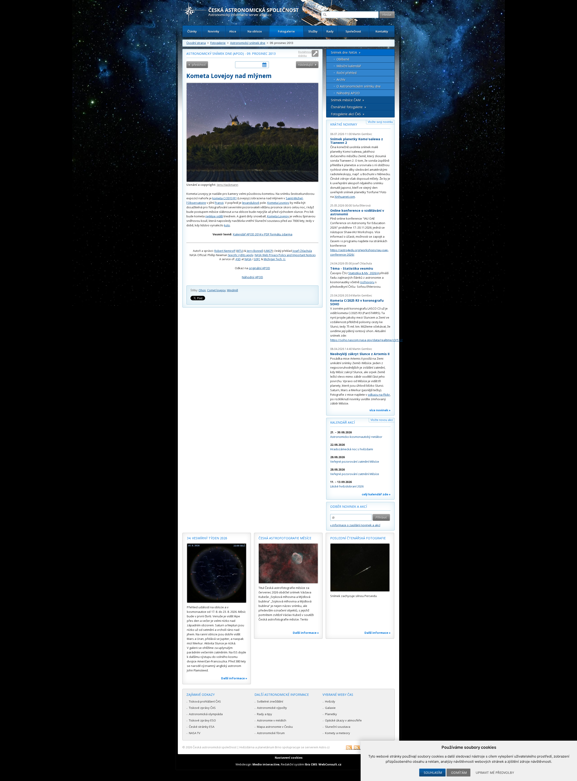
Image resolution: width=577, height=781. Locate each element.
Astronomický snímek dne (247, 43)
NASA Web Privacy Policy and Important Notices (285, 255)
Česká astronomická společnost (214, 747)
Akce (232, 31)
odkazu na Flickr (379, 395)
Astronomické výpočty (272, 708)
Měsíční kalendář (349, 66)
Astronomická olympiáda (206, 714)
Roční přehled (347, 73)
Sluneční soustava (337, 727)
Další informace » (234, 678)
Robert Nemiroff (224, 251)
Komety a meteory (337, 733)
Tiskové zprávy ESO (202, 720)
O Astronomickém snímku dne (359, 86)
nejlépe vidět (214, 216)
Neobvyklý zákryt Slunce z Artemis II (359, 354)
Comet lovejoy (216, 290)
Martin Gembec (362, 134)
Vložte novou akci (382, 420)
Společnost (353, 31)
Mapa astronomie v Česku (275, 727)
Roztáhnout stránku (305, 53)
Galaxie (330, 708)
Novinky (213, 31)
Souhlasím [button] (433, 772)
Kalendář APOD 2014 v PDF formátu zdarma (262, 234)
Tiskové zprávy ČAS (202, 708)
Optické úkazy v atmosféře (343, 720)
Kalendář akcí (342, 422)
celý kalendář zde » (376, 494)
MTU (240, 251)
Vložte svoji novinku (380, 122)
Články (192, 31)
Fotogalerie (286, 31)
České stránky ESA (201, 727)
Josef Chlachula (302, 251)
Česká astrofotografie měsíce (285, 538)
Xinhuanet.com (344, 197)
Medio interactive (265, 764)
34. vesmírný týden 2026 (207, 538)
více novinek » (380, 410)
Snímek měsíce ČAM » (347, 100)
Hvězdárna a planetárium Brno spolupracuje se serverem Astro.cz (284, 747)
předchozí (199, 65)
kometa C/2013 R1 (224, 198)
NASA (248, 259)
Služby (313, 31)
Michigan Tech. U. (275, 259)
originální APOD (259, 268)
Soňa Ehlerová (362, 205)
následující (305, 65)
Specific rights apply (240, 255)
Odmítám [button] (459, 772)
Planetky (331, 714)
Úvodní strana (196, 43)
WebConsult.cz (329, 764)
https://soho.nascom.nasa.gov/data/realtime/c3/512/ (366, 340)
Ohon (202, 290)
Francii (219, 203)
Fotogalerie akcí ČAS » (347, 114)
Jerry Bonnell (255, 251)
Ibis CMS (311, 764)
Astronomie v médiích (271, 720)
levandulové (250, 203)
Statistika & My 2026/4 (363, 273)
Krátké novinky (343, 124)
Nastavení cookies (288, 758)
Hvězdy (330, 701)
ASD (238, 259)
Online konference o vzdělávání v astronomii (357, 212)
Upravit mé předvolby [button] (495, 772)
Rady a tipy (264, 714)
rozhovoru (367, 282)
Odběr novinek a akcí (348, 506)
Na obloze (254, 31)
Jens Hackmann (227, 185)
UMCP (268, 251)
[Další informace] (216, 573)
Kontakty (382, 31)
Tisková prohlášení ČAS (205, 701)
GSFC (257, 259)
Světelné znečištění (270, 701)
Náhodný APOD (252, 277)
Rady (330, 31)
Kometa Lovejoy (278, 203)
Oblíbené (343, 59)
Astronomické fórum (271, 733)
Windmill (232, 290)
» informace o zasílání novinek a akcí (355, 525)
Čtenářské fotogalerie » (348, 107)
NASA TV (194, 733)
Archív (341, 79)
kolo (227, 225)
